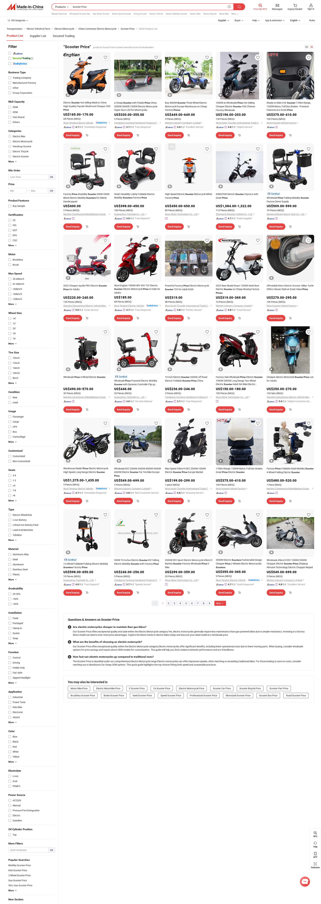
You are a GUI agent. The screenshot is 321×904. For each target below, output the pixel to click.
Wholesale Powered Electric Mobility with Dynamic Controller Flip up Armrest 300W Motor (135, 382)
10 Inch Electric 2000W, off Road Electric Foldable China (186, 378)
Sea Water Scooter (101, 13)
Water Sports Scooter (121, 13)
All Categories (18, 20)
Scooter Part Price (279, 688)
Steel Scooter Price (142, 695)
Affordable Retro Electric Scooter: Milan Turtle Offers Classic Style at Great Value (290, 287)
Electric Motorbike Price (108, 688)
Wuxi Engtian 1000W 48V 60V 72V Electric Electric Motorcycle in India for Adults (137, 289)
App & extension (273, 20)
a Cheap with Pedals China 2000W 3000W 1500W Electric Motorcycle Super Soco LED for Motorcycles (135, 106)
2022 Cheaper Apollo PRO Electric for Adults (85, 287)
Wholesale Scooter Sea (80, 13)
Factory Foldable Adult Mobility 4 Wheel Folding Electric (290, 470)
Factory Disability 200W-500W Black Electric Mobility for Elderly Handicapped (86, 197)
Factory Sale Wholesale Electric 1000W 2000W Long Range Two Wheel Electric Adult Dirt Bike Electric (239, 380)
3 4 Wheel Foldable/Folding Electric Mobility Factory (85, 565)
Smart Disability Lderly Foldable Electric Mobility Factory (134, 195)
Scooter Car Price (222, 688)
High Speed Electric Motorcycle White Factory (188, 195)
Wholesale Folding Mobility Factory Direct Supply (288, 199)
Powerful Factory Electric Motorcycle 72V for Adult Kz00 (187, 287)
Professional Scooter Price (203, 695)
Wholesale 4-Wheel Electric (84, 377)
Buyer (238, 20)
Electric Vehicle (156, 13)
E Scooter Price (137, 688)
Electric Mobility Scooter (176, 13)
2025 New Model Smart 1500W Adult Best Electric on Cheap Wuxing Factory (237, 289)
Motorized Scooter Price (238, 695)
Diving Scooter (140, 13)
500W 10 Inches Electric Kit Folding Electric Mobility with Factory (136, 561)
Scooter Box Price (268, 695)
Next (219, 603)
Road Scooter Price (296, 695)
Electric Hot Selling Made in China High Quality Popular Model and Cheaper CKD (86, 106)
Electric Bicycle (210, 13)
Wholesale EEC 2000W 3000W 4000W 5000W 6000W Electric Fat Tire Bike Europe (137, 472)
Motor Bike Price (79, 688)
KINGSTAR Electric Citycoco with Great (237, 195)
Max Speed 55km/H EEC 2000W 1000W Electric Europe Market (185, 470)
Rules (312, 20)
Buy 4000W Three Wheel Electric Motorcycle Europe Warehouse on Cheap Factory (186, 106)
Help (254, 20)
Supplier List (38, 36)
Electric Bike (195, 13)
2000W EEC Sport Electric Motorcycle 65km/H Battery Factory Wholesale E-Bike (188, 563)
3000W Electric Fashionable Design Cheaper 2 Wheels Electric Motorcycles (239, 563)
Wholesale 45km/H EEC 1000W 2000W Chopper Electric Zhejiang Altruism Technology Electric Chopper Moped (290, 563)
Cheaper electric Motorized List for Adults (290, 378)
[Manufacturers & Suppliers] (25, 6)
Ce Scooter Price (161, 688)
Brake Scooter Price (114, 695)
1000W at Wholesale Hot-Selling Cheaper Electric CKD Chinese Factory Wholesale (235, 106)
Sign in (310, 8)
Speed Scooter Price (170, 695)
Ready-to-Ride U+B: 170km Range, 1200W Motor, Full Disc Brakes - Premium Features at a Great (289, 106)
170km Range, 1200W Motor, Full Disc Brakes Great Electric (239, 470)
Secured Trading (64, 36)
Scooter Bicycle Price (250, 688)
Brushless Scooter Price (83, 695)
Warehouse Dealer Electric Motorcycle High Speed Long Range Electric (85, 470)
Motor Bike (224, 13)
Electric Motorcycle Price (191, 688)
